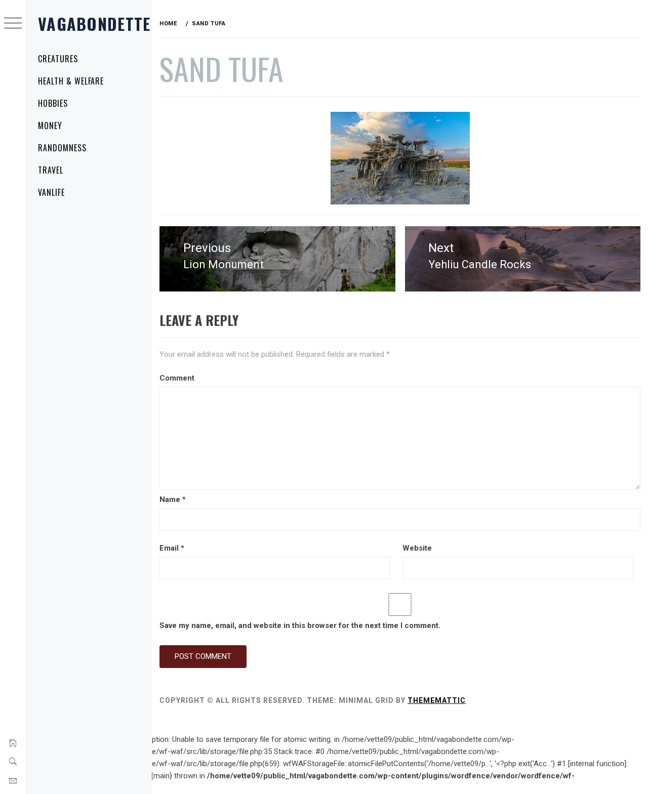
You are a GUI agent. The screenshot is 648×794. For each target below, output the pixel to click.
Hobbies (53, 103)
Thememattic (437, 700)
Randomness (62, 148)
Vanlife (51, 192)
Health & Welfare (71, 81)
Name (172, 499)
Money (50, 125)
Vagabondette (94, 23)
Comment (176, 378)
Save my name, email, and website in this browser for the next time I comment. (299, 625)
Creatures (58, 59)
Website (417, 548)
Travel (50, 170)
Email (171, 548)
